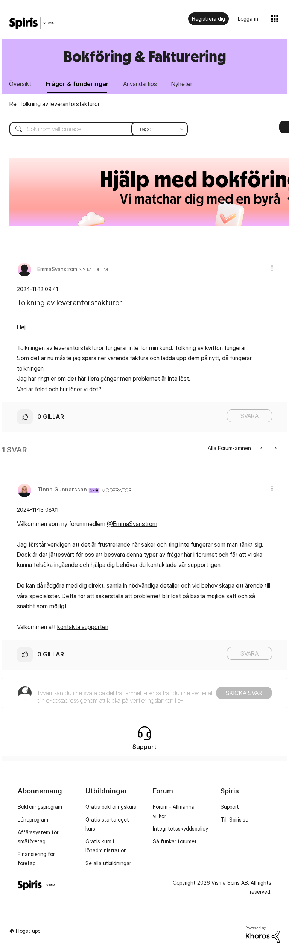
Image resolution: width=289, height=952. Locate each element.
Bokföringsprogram (40, 806)
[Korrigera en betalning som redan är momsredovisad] (262, 448)
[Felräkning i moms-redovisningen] (274, 448)
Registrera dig (208, 18)
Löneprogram (33, 819)
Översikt (20, 84)
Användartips (140, 84)
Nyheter (181, 84)
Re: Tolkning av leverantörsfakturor (54, 104)
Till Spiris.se (234, 819)
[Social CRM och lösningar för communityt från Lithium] (263, 934)
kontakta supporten (82, 627)
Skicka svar (244, 693)
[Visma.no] (31, 23)
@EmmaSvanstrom (132, 524)
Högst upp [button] (28, 931)
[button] (272, 268)
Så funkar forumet (175, 841)
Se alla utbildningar (108, 863)
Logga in (248, 18)
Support (230, 806)
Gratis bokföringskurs (110, 806)
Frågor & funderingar (77, 84)
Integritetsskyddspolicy (180, 828)
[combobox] (92, 129)
